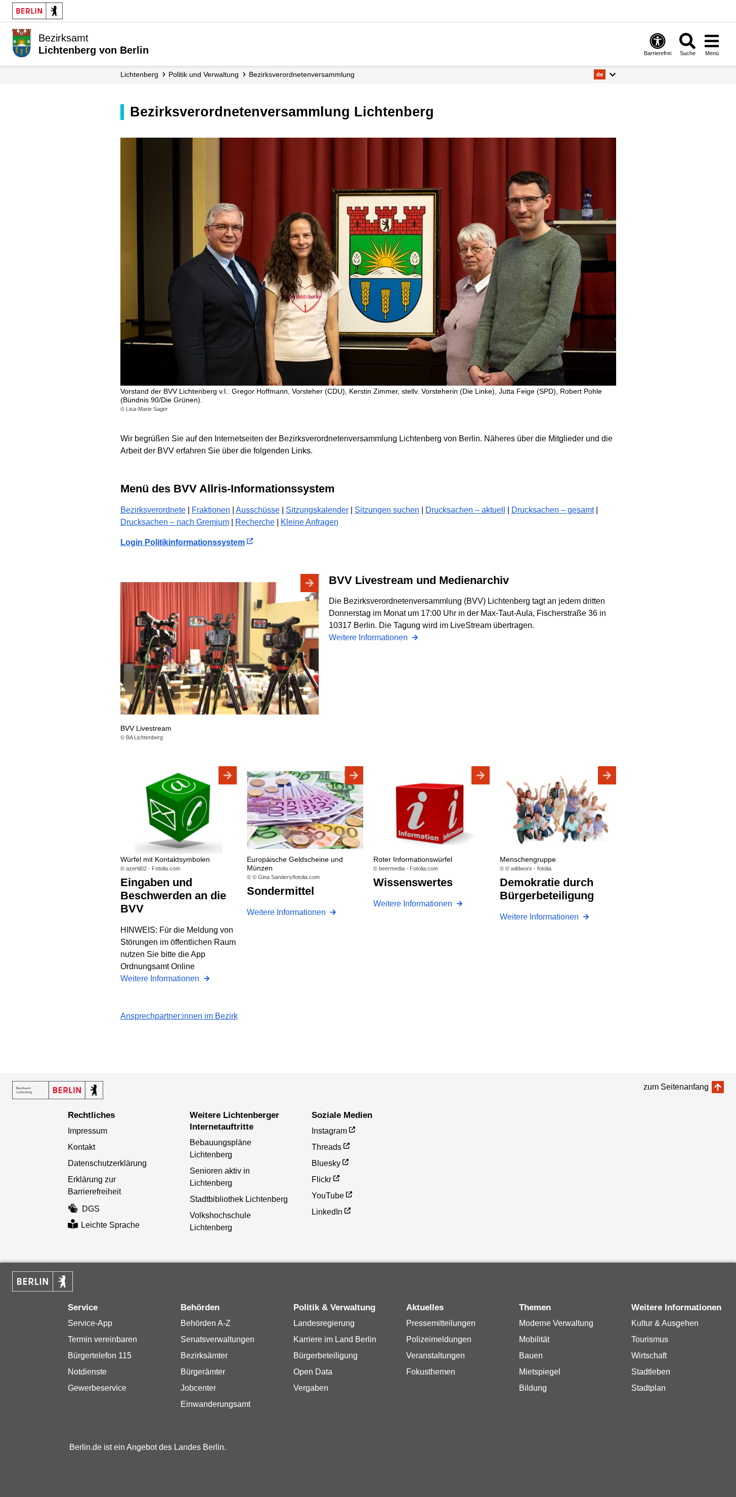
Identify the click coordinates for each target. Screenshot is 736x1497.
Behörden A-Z (206, 1323)
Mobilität (534, 1339)
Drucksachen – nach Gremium (174, 522)
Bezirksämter (204, 1355)
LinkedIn (327, 1212)
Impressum (87, 1131)
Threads (326, 1147)
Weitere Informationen (369, 637)
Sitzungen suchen (387, 510)
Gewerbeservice (97, 1388)
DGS (91, 1208)
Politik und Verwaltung (203, 74)
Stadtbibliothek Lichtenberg (239, 1199)
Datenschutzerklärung (107, 1163)
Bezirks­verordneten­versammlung (302, 74)
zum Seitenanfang (676, 1087)
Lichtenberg (139, 74)
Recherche (255, 522)
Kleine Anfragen (309, 522)
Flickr (321, 1179)
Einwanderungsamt (215, 1404)
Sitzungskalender (317, 510)
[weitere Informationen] (21, 43)
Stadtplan (648, 1388)
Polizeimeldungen (438, 1339)
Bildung (533, 1388)
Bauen (531, 1355)
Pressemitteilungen (440, 1323)
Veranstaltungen (435, 1355)
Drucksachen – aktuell (465, 510)
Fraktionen (211, 510)
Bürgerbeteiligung (325, 1355)
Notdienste (87, 1371)
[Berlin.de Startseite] (37, 11)
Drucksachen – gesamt (552, 510)
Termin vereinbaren (102, 1339)
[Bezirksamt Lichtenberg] (57, 1090)
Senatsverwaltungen (217, 1339)
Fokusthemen (430, 1371)
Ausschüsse (258, 510)
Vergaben (310, 1388)
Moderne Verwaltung (556, 1323)
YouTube (328, 1195)
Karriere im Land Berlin (334, 1339)
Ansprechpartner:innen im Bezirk (179, 1016)
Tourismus (649, 1339)
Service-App (90, 1323)
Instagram (329, 1131)
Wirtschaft (649, 1355)
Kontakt (81, 1147)
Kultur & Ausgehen (665, 1323)
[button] (605, 74)
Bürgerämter (203, 1371)
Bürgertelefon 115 (100, 1355)
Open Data (312, 1371)
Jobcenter (198, 1388)
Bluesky (326, 1163)
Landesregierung (324, 1323)
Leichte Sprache (110, 1225)
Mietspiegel (539, 1371)
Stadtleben (650, 1371)
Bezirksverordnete (153, 510)
